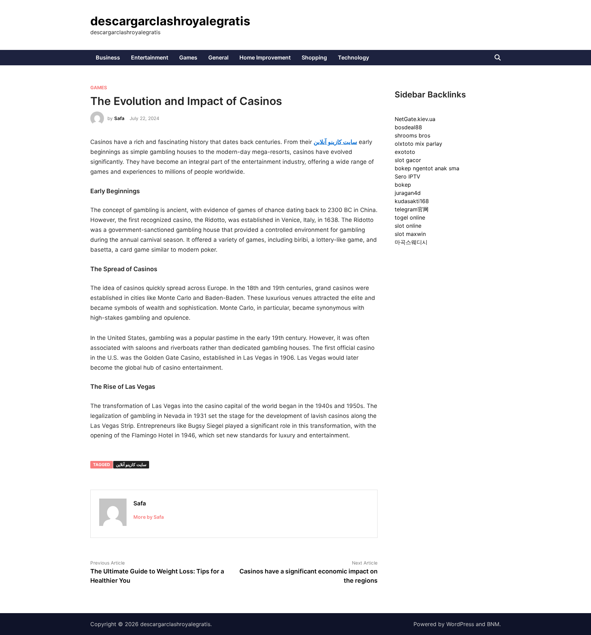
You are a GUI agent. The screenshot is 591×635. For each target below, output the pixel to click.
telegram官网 (412, 209)
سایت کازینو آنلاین (131, 464)
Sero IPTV (407, 176)
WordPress (460, 624)
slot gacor (408, 160)
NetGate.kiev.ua (415, 119)
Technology (353, 57)
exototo (405, 151)
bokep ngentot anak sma (427, 168)
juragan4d (408, 192)
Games (188, 57)
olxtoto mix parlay (418, 143)
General (218, 57)
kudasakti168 (412, 201)
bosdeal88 (408, 127)
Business (108, 57)
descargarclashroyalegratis (170, 21)
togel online (410, 217)
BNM (493, 624)
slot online (408, 225)
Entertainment (149, 57)
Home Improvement (265, 57)
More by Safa (148, 517)
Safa (119, 118)
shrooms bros (412, 135)
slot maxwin (410, 233)
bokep (403, 184)
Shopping (314, 57)
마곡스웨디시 (411, 242)
